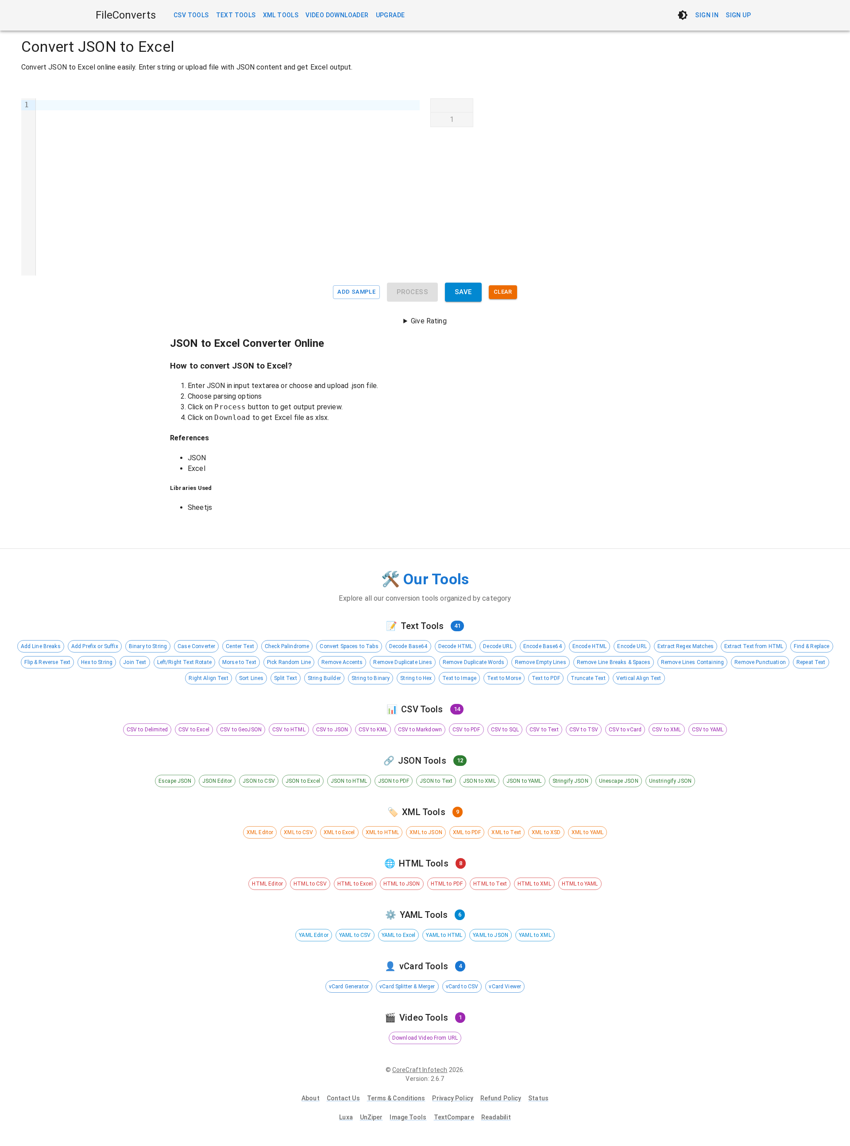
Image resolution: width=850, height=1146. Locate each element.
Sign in (707, 15)
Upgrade (390, 15)
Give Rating (429, 321)
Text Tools (236, 15)
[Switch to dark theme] (683, 15)
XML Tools (281, 15)
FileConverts (126, 15)
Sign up (738, 15)
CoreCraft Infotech (420, 1069)
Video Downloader (336, 15)
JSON (197, 458)
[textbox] (228, 187)
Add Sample (356, 291)
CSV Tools (191, 15)
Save (463, 292)
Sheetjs (200, 507)
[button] (40, 646)
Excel (196, 468)
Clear (503, 291)
